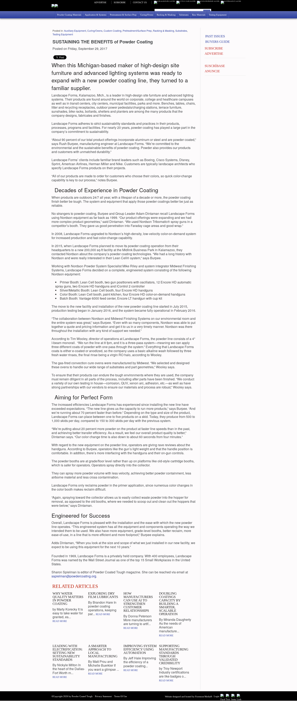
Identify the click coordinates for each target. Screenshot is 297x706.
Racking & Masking (163, 30)
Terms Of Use (120, 696)
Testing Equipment (63, 34)
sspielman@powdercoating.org (74, 576)
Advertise (100, 2)
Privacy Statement (103, 696)
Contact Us (140, 2)
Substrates (181, 30)
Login (216, 696)
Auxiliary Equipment (75, 30)
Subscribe (120, 2)
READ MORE (60, 621)
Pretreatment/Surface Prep (137, 30)
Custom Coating (112, 30)
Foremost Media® (203, 696)
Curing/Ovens (94, 30)
